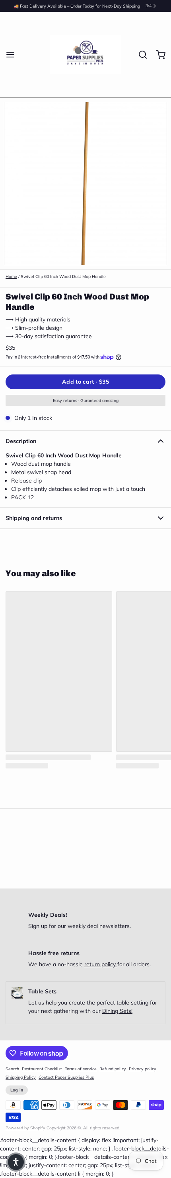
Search (12, 1069)
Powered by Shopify (25, 1128)
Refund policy (112, 1069)
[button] (85, 381)
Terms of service (81, 1069)
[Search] (140, 54)
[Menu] (13, 54)
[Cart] (157, 54)
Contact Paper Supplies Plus (66, 1077)
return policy (100, 964)
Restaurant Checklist (42, 1069)
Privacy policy (142, 1069)
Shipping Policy (21, 1077)
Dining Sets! (117, 1010)
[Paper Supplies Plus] (86, 55)
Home (11, 276)
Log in (16, 1090)
